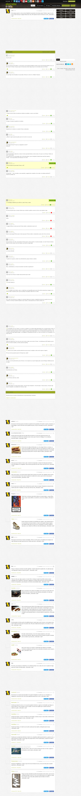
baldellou (12, 338)
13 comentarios (40, 444)
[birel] (7, 163)
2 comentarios (40, 724)
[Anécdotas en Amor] (53, 472)
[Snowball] (8, 747)
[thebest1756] (7, 127)
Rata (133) (19, 757)
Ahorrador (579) (14, 791)
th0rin (11, 134)
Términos (61, 68)
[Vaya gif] (38, 1)
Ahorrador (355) (14, 515)
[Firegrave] (8, 494)
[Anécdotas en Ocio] (53, 11)
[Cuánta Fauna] (33, 1)
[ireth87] (8, 646)
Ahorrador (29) (13, 584)
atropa (12, 151)
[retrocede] (7, 72)
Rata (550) (19, 698)
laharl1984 (12, 347)
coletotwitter (14, 471)
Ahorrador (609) (14, 659)
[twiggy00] (7, 367)
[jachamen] (7, 249)
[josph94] (7, 272)
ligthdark (12, 223)
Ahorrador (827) (14, 757)
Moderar (73, 5)
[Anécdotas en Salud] (53, 734)
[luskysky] (7, 63)
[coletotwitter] (8, 473)
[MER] (8, 538)
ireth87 (12, 645)
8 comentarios (40, 537)
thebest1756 (12, 126)
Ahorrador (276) (14, 440)
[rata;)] (8, 620)
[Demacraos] (8, 445)
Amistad (61, 10)
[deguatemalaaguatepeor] (7, 358)
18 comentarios (40, 663)
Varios (70, 17)
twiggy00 (12, 367)
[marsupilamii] (8, 632)
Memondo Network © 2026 (70, 69)
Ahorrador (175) (14, 468)
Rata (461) (19, 490)
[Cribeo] (28, 1)
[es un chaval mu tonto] (8, 434)
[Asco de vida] (12, 1)
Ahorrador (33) (13, 600)
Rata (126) (19, 791)
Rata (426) (19, 543)
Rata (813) (19, 742)
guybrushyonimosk (13, 110)
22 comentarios (40, 433)
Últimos (32, 5)
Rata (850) (19, 627)
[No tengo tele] (35, 1)
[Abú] (8, 664)
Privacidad (66, 68)
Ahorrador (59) (13, 669)
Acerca (58, 68)
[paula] (8, 461)
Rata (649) (19, 572)
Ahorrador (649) (14, 730)
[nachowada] (8, 703)
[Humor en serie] (31, 1)
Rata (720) (19, 479)
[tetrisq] (8, 772)
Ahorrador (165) (14, 543)
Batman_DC (13, 296)
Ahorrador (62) (13, 479)
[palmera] (8, 422)
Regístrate (65, 1)
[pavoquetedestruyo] (7, 142)
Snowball (13, 746)
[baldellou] (7, 339)
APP (74, 68)
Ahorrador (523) (14, 533)
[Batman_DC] (7, 297)
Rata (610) (19, 440)
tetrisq (12, 771)
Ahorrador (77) (13, 742)
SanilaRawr (13, 714)
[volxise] (7, 239)
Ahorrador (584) (14, 429)
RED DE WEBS (8, 1)
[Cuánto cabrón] (24, 1)
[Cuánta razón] (14, 1)
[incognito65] (7, 216)
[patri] (8, 11)
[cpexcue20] (8, 735)
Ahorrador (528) (14, 616)
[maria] (8, 484)
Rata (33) (19, 533)
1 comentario (40, 483)
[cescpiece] (7, 280)
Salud (70, 14)
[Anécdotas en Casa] (53, 519)
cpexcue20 (13, 734)
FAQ (72, 68)
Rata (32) (19, 659)
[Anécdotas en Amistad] (53, 566)
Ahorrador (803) (14, 710)
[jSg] (8, 567)
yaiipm (12, 519)
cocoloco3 (13, 692)
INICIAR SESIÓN (72, 1)
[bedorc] (7, 256)
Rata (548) (19, 18)
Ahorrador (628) (14, 456)
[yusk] (7, 119)
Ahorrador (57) (13, 767)
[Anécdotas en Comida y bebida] (53, 421)
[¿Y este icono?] (7, 126)
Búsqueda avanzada (63, 61)
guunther (13, 588)
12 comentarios (40, 645)
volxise (12, 239)
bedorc (12, 256)
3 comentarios (40, 460)
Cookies (69, 68)
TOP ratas (48, 5)
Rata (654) (19, 767)
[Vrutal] (26, 1)
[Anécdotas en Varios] (53, 433)
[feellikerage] (7, 171)
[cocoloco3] (8, 693)
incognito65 (12, 215)
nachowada (13, 702)
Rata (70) (19, 641)
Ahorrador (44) (13, 490)
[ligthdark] (7, 224)
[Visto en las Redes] (19, 1)
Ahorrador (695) (14, 720)
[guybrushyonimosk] (7, 111)
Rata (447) (19, 468)
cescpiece (12, 279)
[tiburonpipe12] (7, 55)
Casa (61, 12)
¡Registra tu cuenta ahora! (11, 397)
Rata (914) (19, 600)
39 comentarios (40, 588)
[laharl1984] (7, 348)
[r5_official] (7, 208)
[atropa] (7, 151)
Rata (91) (19, 730)
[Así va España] (21, 1)
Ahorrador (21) (13, 572)
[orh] (8, 605)
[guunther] (8, 589)
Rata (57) (19, 710)
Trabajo (61, 17)
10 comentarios (40, 472)
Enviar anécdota (66, 5)
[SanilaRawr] (8, 715)
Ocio (61, 14)
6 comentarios (40, 519)
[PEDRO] (8, 577)
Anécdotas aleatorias (56, 5)
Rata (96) (19, 456)
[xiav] (7, 375)
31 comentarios (40, 10)
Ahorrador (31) (13, 627)
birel (11, 162)
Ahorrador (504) (14, 641)
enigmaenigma (14, 761)
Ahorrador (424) (14, 698)
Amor (70, 10)
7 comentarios (40, 421)
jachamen (12, 248)
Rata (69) (19, 616)
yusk (11, 118)
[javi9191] (7, 264)
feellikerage (12, 170)
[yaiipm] (8, 520)
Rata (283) (19, 429)
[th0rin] (7, 134)
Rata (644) (19, 584)
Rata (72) (19, 515)
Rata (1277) (19, 669)
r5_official (12, 207)
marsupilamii (14, 631)
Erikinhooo (12, 287)
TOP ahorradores (40, 5)
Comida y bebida (70, 12)
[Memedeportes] (17, 1)
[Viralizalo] (43, 1)
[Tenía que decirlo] (40, 1)
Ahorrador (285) (14, 18)
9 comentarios (40, 746)
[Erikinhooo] (7, 288)
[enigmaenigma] (8, 762)
